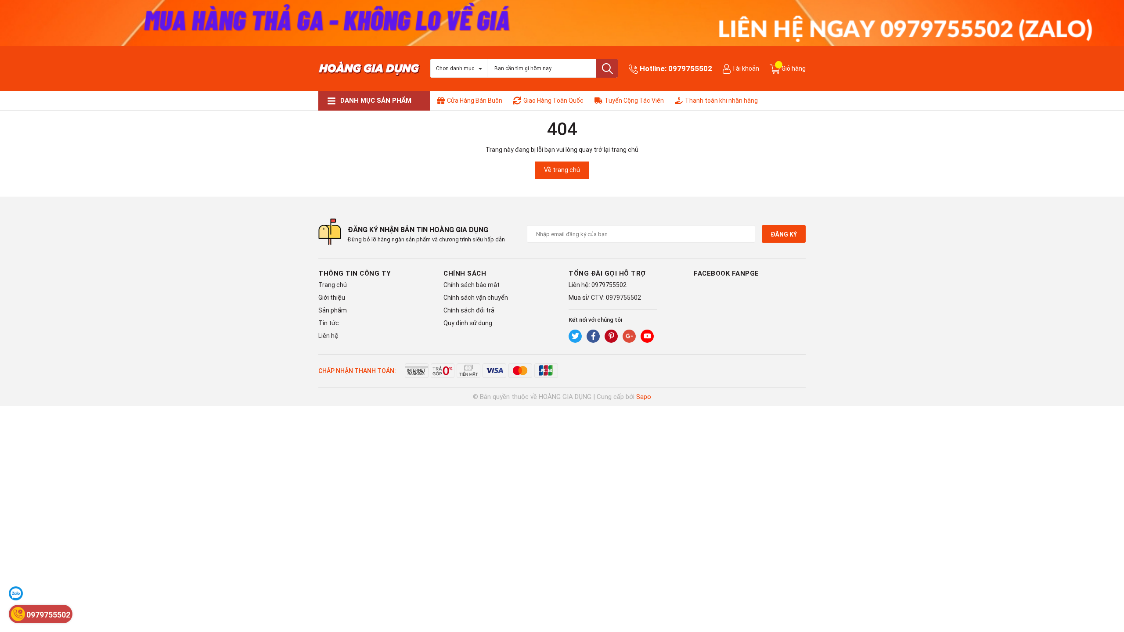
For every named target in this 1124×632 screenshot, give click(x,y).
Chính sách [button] (464, 273)
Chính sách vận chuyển (475, 297)
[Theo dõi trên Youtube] (647, 336)
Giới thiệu (331, 297)
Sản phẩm (332, 310)
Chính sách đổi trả (468, 310)
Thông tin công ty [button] (354, 273)
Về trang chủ (562, 169)
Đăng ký (784, 234)
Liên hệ (328, 335)
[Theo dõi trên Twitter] (575, 336)
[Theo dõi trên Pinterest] (611, 336)
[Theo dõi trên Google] (629, 336)
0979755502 (690, 68)
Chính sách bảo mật (471, 284)
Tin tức (328, 323)
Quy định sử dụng (467, 323)
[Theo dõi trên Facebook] (593, 336)
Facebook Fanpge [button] (726, 273)
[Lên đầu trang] (1108, 590)
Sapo (643, 397)
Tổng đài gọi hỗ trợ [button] (607, 273)
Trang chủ (332, 284)
